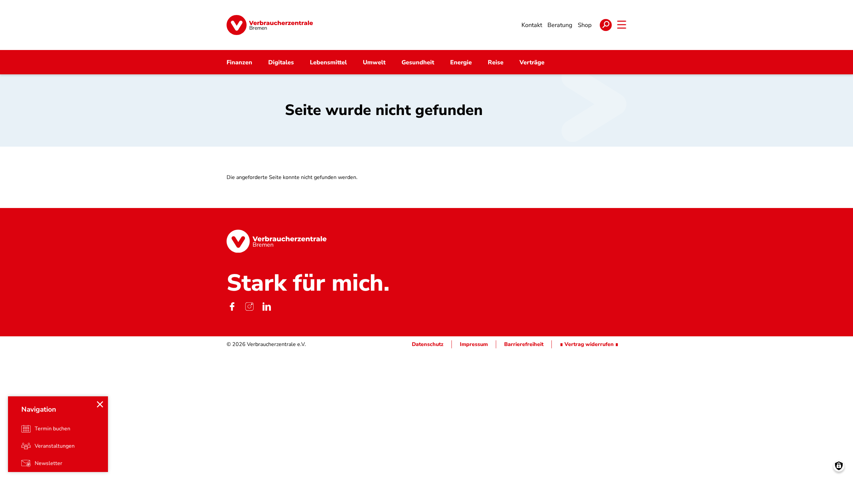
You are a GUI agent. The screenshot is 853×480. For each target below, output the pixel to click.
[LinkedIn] (266, 306)
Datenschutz (427, 344)
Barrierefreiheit (523, 344)
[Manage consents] (839, 466)
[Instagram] (249, 306)
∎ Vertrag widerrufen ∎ (589, 344)
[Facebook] (232, 306)
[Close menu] (100, 404)
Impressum (474, 344)
